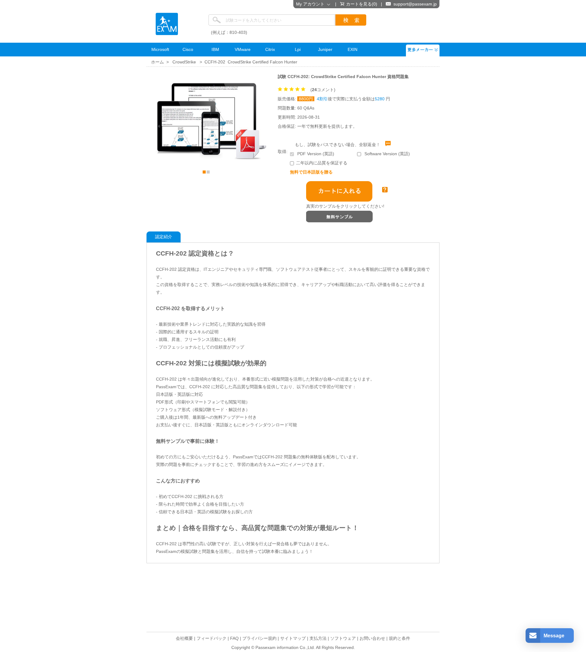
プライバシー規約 (259, 638)
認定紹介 (163, 236)
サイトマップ (293, 638)
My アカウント (311, 4)
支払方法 (318, 638)
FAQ (234, 638)
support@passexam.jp (415, 4)
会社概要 (184, 638)
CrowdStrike (184, 61)
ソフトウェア (343, 638)
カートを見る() (361, 4)
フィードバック (211, 638)
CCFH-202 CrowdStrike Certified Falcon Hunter (250, 61)
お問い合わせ (372, 638)
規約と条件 (399, 638)
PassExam (167, 24)
